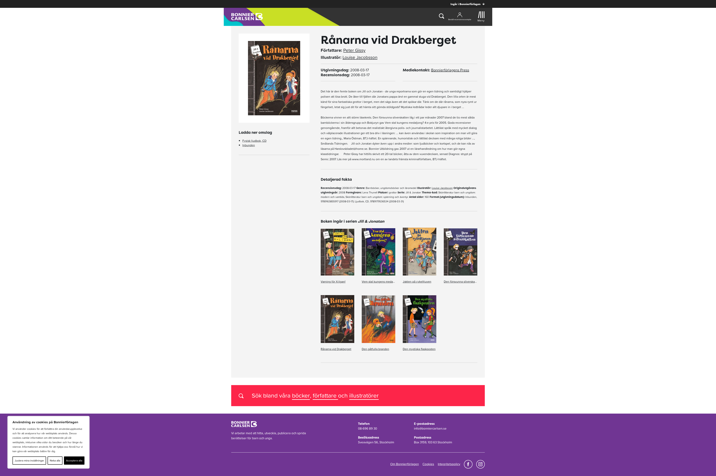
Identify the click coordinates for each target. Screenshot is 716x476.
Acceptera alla (74, 460)
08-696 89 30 (367, 428)
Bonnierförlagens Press (450, 70)
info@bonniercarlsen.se (430, 428)
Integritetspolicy (449, 464)
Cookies (428, 464)
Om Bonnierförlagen (404, 464)
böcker (301, 395)
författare (325, 395)
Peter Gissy (354, 50)
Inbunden (248, 145)
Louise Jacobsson (360, 57)
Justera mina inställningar (29, 460)
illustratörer (364, 395)
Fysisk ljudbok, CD (254, 140)
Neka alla (55, 460)
